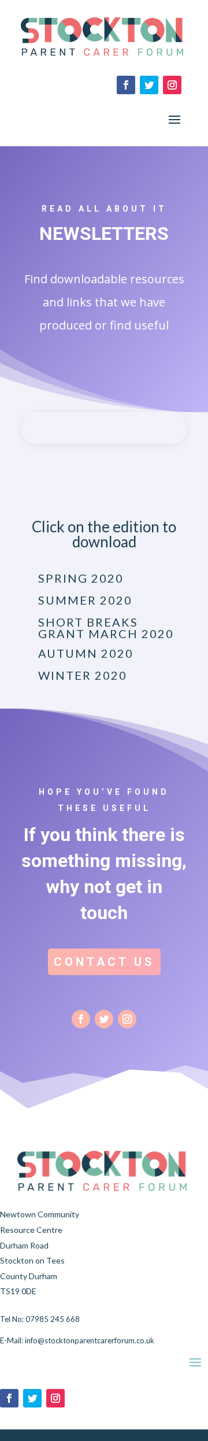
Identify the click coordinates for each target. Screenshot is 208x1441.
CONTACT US (104, 962)
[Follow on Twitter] (149, 85)
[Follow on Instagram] (172, 85)
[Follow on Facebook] (126, 85)
